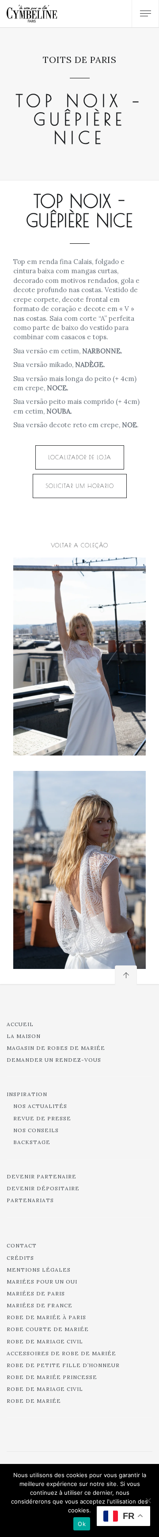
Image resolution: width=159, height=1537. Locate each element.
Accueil (20, 1024)
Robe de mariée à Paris (46, 1317)
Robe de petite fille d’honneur (63, 1365)
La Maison (24, 1036)
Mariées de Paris (36, 1293)
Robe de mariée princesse (52, 1377)
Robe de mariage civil (45, 1341)
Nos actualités (40, 1106)
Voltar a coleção (79, 545)
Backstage (31, 1142)
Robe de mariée (34, 1401)
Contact (22, 1245)
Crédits (20, 1258)
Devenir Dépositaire (43, 1188)
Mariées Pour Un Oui (42, 1281)
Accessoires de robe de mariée (61, 1353)
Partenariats (30, 1200)
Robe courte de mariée (48, 1329)
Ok (82, 1523)
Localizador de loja (79, 457)
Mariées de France (39, 1305)
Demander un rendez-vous (54, 1059)
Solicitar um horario (79, 486)
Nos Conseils (36, 1130)
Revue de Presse (42, 1118)
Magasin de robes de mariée (56, 1048)
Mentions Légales (39, 1269)
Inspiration (27, 1094)
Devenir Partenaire (41, 1176)
